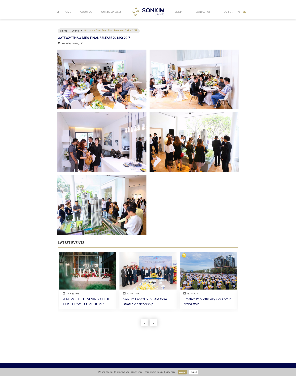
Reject (194, 372)
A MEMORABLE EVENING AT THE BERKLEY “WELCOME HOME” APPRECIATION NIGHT (86, 301)
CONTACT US (202, 11)
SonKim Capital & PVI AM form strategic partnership (145, 301)
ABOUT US (86, 11)
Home (63, 30)
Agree (182, 372)
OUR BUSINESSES (111, 11)
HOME (67, 11)
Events (76, 30)
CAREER (228, 11)
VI (238, 11)
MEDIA (178, 11)
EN (244, 11)
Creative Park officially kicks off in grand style (207, 301)
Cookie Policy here (166, 371)
